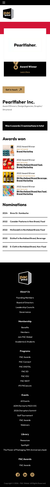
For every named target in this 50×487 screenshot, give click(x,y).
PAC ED (25, 371)
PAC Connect (25, 362)
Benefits (25, 327)
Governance (25, 312)
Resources (25, 440)
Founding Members (25, 297)
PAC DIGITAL (25, 366)
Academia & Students (25, 341)
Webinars (25, 425)
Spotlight (25, 445)
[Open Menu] (45, 13)
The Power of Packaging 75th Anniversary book (25, 450)
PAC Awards (25, 357)
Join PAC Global (25, 337)
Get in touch (11, 89)
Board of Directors (25, 302)
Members (25, 332)
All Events (25, 401)
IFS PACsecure (25, 385)
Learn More (25, 72)
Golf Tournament (25, 415)
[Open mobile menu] (4, 3)
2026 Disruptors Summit (25, 410)
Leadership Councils (25, 307)
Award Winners (10, 106)
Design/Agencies (25, 106)
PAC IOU (25, 376)
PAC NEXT (25, 381)
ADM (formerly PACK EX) (25, 406)
